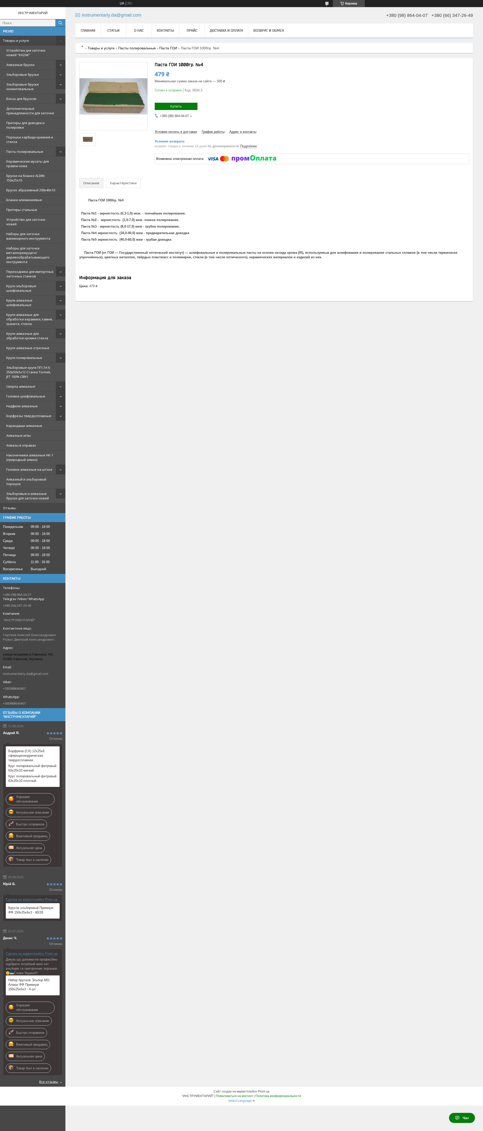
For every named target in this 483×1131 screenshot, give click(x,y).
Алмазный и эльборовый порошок (26, 481)
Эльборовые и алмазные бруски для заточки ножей (27, 495)
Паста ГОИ (168, 48)
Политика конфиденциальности (278, 1096)
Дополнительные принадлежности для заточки (30, 110)
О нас (139, 30)
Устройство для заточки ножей (25, 221)
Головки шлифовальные (25, 396)
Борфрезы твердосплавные (28, 416)
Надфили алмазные (22, 406)
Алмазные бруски (20, 64)
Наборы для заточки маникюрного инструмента (28, 236)
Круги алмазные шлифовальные (19, 302)
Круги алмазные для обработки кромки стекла (27, 335)
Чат (466, 1118)
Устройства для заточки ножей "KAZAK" (25, 52)
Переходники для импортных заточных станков (30, 273)
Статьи (113, 30)
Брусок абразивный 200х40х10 (30, 190)
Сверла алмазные (20, 386)
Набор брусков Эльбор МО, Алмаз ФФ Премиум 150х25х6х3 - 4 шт (29, 984)
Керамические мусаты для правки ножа (27, 163)
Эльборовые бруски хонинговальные (22, 86)
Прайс (192, 30)
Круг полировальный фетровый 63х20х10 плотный (32, 778)
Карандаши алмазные (24, 425)
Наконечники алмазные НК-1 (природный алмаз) (29, 457)
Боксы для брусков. (21, 98)
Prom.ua (263, 1091)
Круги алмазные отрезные (27, 348)
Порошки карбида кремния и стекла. (29, 139)
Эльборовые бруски (22, 74)
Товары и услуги (16, 40)
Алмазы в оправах (21, 445)
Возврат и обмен (268, 30)
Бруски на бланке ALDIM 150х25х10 (25, 178)
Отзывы (9, 508)
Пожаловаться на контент (234, 1096)
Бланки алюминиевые (24, 200)
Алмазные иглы (18, 435)
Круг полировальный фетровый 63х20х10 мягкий (32, 768)
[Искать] (60, 23)
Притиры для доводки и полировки (25, 125)
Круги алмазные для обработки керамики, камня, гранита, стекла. (29, 319)
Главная (88, 30)
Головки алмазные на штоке (29, 469)
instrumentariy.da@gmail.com (25, 673)
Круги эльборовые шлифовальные (21, 288)
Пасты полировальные (24, 151)
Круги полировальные (24, 357)
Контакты (165, 30)
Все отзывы (48, 1081)
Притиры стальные (21, 209)
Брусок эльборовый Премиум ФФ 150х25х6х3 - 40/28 (30, 910)
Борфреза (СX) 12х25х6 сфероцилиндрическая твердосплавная (26, 755)
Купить (176, 106)
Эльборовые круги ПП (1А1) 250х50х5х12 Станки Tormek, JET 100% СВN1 (28, 372)
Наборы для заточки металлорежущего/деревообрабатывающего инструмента (28, 255)
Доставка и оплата (226, 30)
